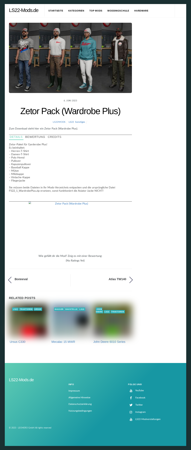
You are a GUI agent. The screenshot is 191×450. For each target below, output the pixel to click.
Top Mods (95, 11)
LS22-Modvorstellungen (148, 419)
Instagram (140, 412)
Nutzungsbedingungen (80, 411)
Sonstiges (80, 122)
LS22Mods (59, 122)
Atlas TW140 (117, 279)
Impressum (74, 391)
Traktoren (26, 309)
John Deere (99, 310)
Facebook (140, 397)
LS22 (71, 122)
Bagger (59, 309)
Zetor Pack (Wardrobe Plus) (70, 111)
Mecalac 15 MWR (63, 341)
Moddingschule (118, 11)
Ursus (37, 309)
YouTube (139, 390)
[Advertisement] (161, 72)
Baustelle (72, 309)
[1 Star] (57, 262)
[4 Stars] (62, 262)
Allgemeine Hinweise (79, 397)
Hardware (141, 11)
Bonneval (21, 279)
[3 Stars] (60, 262)
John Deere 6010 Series (109, 341)
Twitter (139, 405)
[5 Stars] (64, 262)
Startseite (55, 11)
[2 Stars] (59, 262)
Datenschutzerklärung (80, 404)
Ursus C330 (17, 341)
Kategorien (76, 11)
